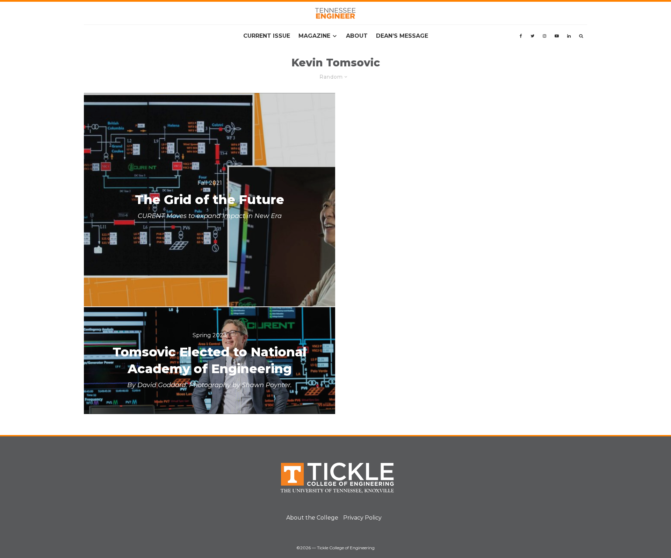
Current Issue (266, 35)
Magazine (314, 35)
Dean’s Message (402, 35)
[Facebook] (520, 36)
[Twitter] (532, 36)
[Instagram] (544, 36)
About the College (312, 517)
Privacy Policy (362, 517)
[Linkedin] (569, 36)
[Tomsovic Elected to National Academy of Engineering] (209, 360)
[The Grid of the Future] (209, 199)
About (357, 35)
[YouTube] (556, 36)
